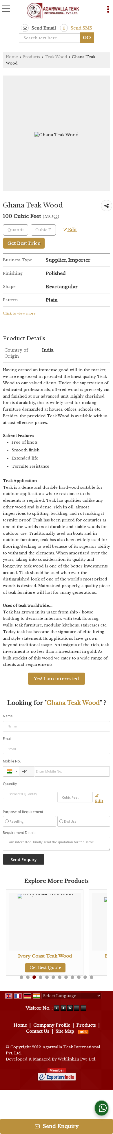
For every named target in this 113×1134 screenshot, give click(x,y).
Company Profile (51, 1025)
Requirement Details (19, 833)
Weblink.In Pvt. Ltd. (77, 1059)
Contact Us (37, 1031)
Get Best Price (24, 243)
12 (91, 977)
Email (7, 738)
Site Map (65, 1031)
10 (79, 977)
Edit (72, 229)
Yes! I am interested (56, 678)
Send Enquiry (60, 1126)
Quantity (10, 783)
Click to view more (19, 313)
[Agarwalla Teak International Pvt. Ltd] (53, 11)
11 (85, 977)
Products (31, 57)
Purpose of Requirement (23, 812)
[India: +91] (11, 771)
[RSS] (83, 1031)
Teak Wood (56, 57)
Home (12, 57)
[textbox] (51, 38)
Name (8, 716)
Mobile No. (12, 761)
